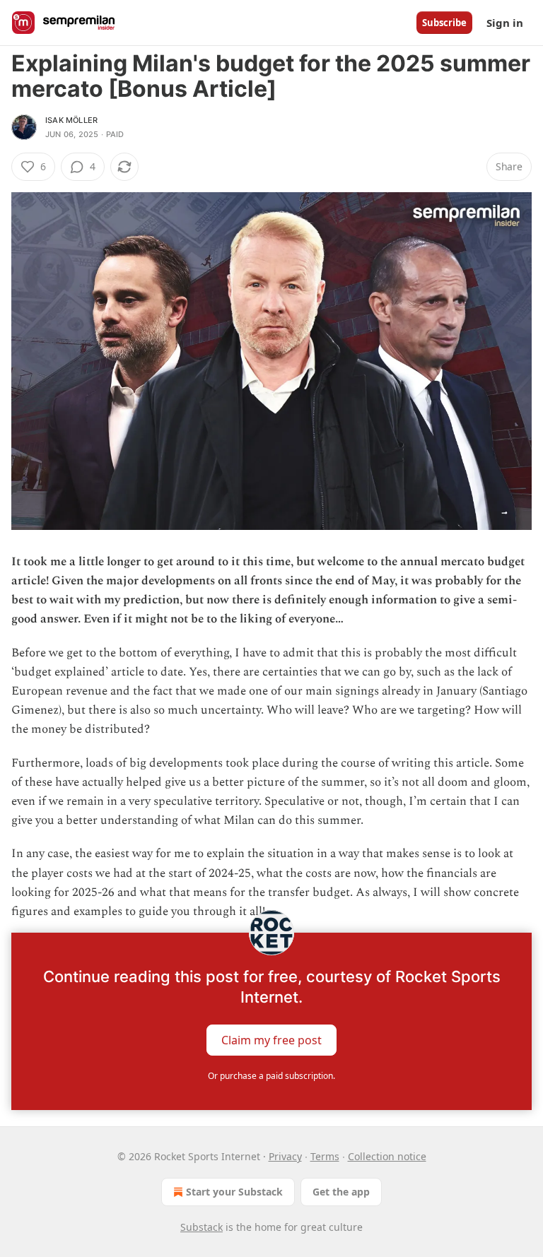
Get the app (341, 1191)
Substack (201, 1227)
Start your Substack (234, 1191)
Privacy (285, 1156)
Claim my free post (271, 1040)
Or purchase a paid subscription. (271, 1076)
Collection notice (387, 1156)
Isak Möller (71, 120)
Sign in (504, 23)
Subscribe (444, 22)
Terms (324, 1156)
